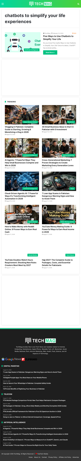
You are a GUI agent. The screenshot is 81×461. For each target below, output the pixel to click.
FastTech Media (42, 454)
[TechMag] (40, 3)
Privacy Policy (52, 457)
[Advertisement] (40, 77)
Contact (44, 457)
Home (31, 457)
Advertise (76, 457)
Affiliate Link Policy (65, 457)
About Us (37, 457)
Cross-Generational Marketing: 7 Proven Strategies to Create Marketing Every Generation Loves (58, 162)
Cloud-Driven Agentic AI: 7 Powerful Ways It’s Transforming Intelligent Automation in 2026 (21, 196)
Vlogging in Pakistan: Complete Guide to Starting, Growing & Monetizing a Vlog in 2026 (19, 129)
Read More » (50, 52)
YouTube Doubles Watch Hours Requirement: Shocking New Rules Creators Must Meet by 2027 (20, 262)
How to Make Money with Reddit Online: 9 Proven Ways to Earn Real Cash (21, 229)
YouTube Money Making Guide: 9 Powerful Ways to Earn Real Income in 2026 (58, 229)
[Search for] (78, 4)
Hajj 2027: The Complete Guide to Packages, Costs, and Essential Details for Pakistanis (57, 262)
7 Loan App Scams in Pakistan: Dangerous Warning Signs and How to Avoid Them (58, 196)
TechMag (47, 33)
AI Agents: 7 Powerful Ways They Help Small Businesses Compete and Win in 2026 (21, 162)
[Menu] (3, 4)
